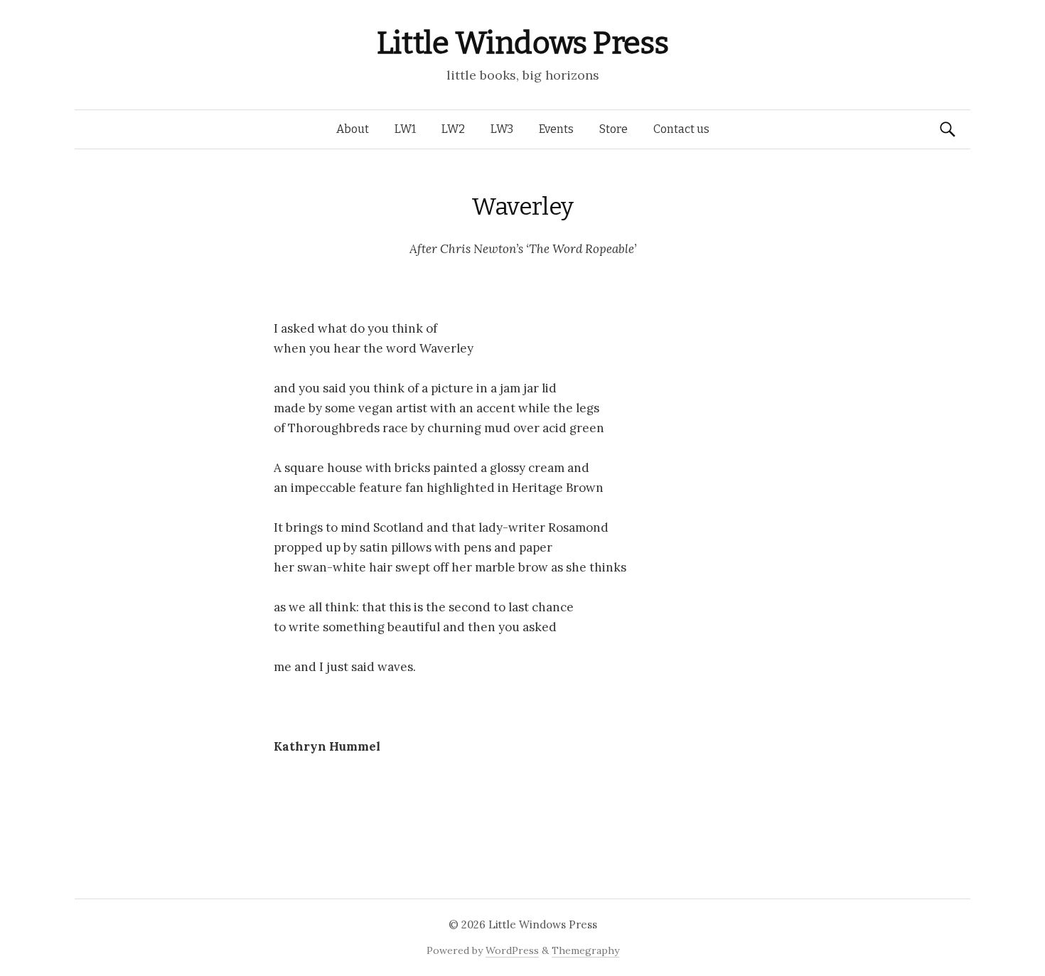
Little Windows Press (522, 43)
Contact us (681, 129)
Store (613, 129)
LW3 (502, 129)
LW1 (405, 129)
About (352, 129)
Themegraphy (585, 950)
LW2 (453, 129)
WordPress (512, 950)
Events (556, 129)
